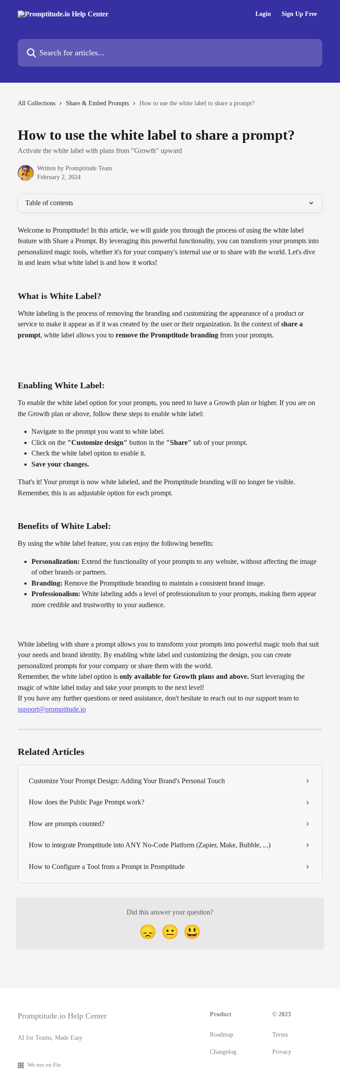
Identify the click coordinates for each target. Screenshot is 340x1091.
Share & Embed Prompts (97, 103)
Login (263, 14)
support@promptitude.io (52, 709)
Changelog (223, 1052)
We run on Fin (44, 1064)
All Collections (36, 103)
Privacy (281, 1052)
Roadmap (221, 1034)
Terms (280, 1034)
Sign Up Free (299, 14)
